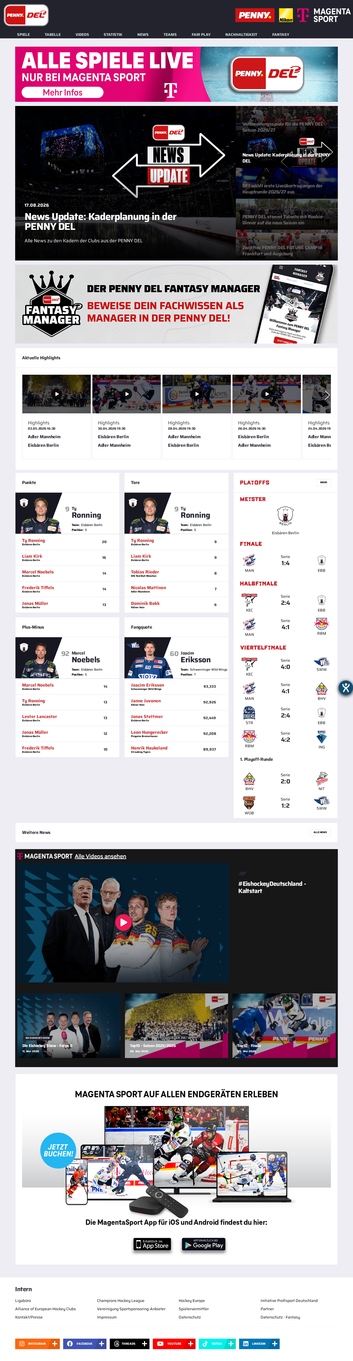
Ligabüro (23, 1301)
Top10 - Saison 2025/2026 (153, 1046)
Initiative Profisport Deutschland (289, 1301)
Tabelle (53, 34)
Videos (82, 34)
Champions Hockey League (121, 1301)
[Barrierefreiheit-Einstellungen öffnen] (346, 687)
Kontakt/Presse (29, 1317)
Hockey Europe (192, 1301)
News (143, 34)
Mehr (323, 482)
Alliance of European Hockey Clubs (45, 1309)
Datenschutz (190, 1317)
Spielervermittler (194, 1309)
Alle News (320, 832)
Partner (267, 1309)
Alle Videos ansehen (100, 856)
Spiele (23, 34)
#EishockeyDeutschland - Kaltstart (272, 887)
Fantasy (280, 34)
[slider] (176, 418)
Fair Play (201, 34)
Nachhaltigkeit (241, 34)
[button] (327, 395)
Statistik (113, 34)
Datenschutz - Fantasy (280, 1317)
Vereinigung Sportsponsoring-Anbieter (131, 1309)
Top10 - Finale (249, 1046)
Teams (170, 34)
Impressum (107, 1317)
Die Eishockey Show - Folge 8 (47, 1046)
